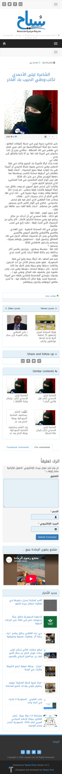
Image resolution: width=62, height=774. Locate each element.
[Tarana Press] (11, 770)
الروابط (56, 742)
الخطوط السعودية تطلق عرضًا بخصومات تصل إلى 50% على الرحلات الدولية (23, 620)
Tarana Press (30, 765)
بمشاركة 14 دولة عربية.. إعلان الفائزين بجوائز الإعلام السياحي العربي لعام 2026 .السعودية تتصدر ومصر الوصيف (24, 721)
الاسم (54, 511)
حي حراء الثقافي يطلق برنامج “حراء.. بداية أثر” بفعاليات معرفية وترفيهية (23, 635)
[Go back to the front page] (31, 21)
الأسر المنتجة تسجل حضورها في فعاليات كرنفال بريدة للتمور (25, 602)
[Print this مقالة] (45, 137)
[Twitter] (10, 4)
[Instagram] (4, 4)
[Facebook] (15, 4)
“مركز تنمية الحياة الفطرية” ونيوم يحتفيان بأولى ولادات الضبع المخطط (24, 684)
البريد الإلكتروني (48, 523)
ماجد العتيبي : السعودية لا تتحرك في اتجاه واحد (25, 701)
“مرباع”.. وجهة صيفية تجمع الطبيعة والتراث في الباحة (24, 668)
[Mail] (20, 4)
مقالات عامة (50, 296)
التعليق (54, 476)
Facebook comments (18, 447)
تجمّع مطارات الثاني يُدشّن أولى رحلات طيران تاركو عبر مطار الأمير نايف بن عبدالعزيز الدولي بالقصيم (25, 653)
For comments (42, 447)
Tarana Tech (48, 770)
